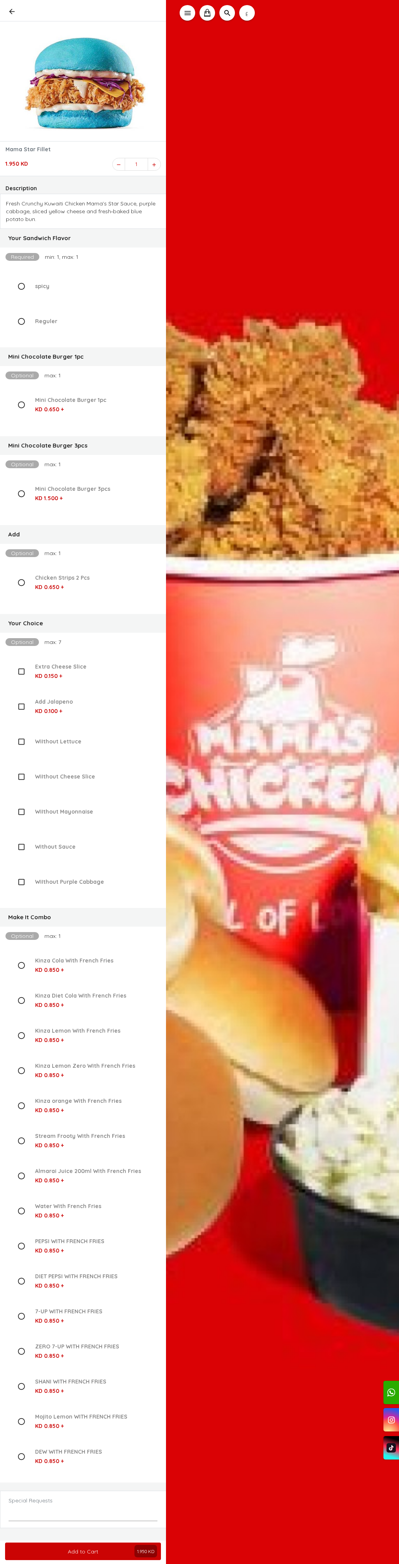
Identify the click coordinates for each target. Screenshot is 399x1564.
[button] (83, 238)
